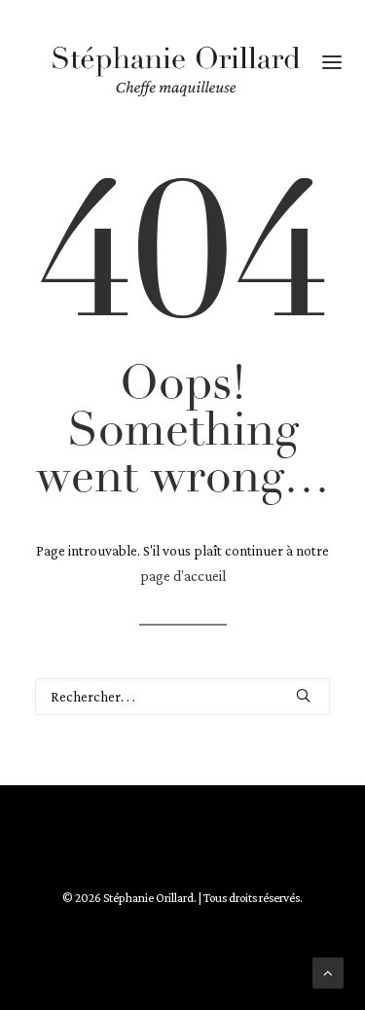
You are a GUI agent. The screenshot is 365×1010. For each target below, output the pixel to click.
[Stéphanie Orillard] (175, 70)
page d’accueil (183, 576)
